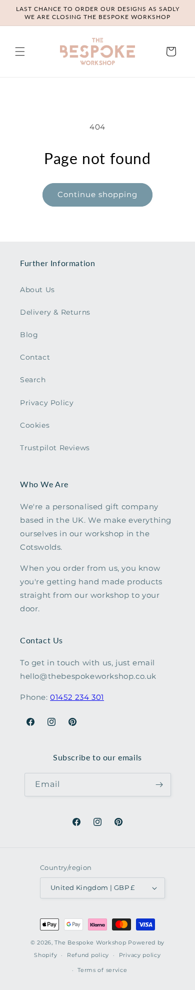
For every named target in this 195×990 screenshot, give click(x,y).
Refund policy (88, 954)
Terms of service (102, 969)
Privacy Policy (47, 402)
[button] (20, 52)
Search (33, 379)
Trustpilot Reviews (55, 447)
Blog (29, 334)
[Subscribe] (159, 784)
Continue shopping (98, 194)
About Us (37, 289)
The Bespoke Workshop (90, 942)
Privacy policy (140, 954)
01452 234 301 (77, 697)
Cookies (35, 425)
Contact (35, 357)
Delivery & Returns (55, 312)
